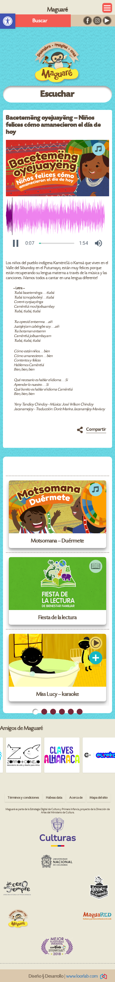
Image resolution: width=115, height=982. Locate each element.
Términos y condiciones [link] (23, 798)
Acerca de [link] (76, 798)
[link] (7, 21)
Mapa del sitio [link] (99, 798)
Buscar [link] (39, 20)
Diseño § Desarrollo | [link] (63, 976)
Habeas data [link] (54, 798)
